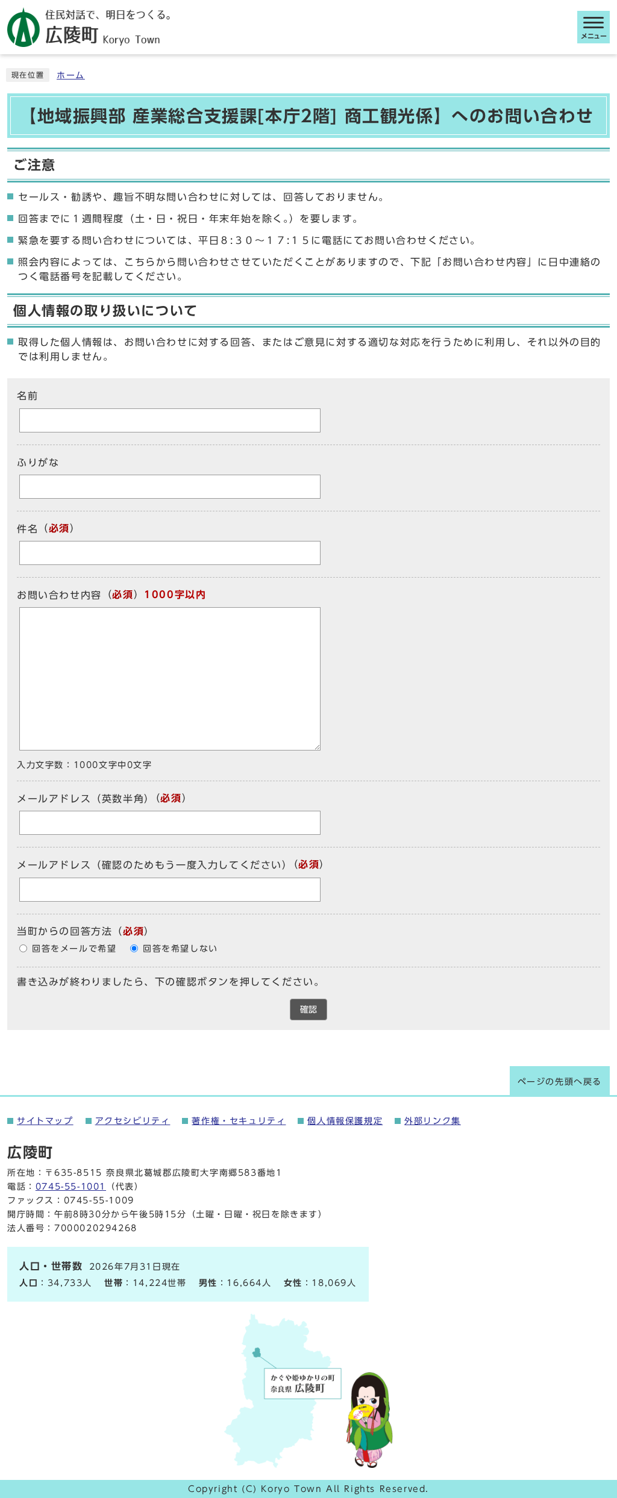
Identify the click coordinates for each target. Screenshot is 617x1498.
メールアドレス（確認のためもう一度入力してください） (155, 865)
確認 (308, 1009)
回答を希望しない (180, 948)
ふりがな (38, 462)
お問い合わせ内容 (59, 595)
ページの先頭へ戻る (560, 1082)
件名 (27, 529)
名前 (27, 396)
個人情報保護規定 (345, 1121)
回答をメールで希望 (74, 948)
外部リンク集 (432, 1121)
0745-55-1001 (71, 1186)
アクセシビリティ (133, 1121)
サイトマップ (45, 1121)
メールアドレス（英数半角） (86, 799)
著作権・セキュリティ (239, 1121)
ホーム (71, 75)
